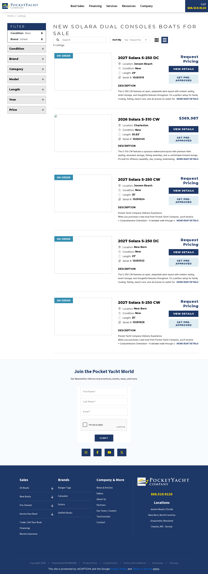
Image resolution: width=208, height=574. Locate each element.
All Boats (24, 488)
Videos (100, 493)
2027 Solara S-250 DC (138, 58)
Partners (101, 505)
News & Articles (105, 487)
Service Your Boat (28, 514)
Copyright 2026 (38, 563)
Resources (129, 6)
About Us (101, 499)
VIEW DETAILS (183, 69)
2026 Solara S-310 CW (139, 119)
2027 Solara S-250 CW (139, 179)
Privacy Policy (90, 563)
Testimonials (103, 516)
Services (111, 6)
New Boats (25, 496)
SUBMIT (104, 438)
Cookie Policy (110, 563)
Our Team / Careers (106, 510)
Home (10, 16)
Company (146, 6)
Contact (101, 522)
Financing (95, 6)
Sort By (116, 39)
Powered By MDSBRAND (64, 563)
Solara (61, 504)
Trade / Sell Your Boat (31, 522)
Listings (22, 16)
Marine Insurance (28, 534)
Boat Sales (77, 6)
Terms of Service (142, 568)
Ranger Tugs (64, 487)
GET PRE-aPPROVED (184, 79)
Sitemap (173, 563)
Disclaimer (157, 563)
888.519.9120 (196, 8)
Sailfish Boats (65, 512)
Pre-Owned (26, 505)
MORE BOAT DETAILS (187, 99)
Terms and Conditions (134, 563)
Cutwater (63, 496)
